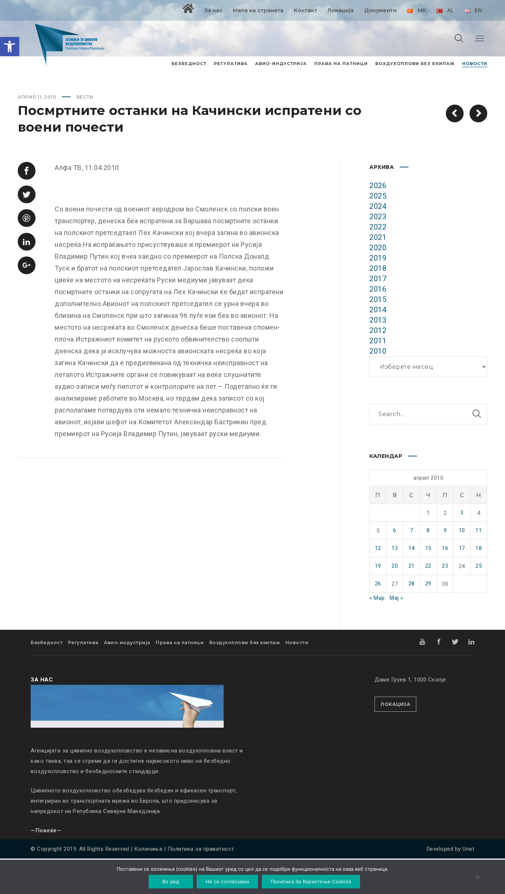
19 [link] (378, 565)
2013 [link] (377, 320)
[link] (9, 46)
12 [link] (378, 548)
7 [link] (411, 530)
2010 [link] (377, 351)
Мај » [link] (396, 598)
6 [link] (394, 530)
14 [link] (412, 548)
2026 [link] (377, 185)
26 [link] (378, 583)
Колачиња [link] (148, 849)
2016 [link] (377, 289)
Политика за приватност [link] (200, 849)
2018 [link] (377, 268)
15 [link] (428, 548)
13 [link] (395, 548)
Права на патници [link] (180, 642)
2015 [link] (377, 299)
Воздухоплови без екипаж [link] (244, 642)
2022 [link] (377, 226)
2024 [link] (377, 206)
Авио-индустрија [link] (127, 642)
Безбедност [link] (46, 642)
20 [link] (395, 565)
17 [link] (462, 548)
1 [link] (428, 512)
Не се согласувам (227, 881)
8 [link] (428, 530)
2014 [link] (377, 309)
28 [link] (412, 583)
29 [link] (428, 583)
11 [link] (478, 530)
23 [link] (445, 565)
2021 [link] (377, 237)
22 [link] (428, 565)
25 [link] (478, 565)
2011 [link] (377, 340)
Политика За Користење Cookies (311, 881)
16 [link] (445, 548)
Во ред (170, 881)
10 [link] (462, 530)
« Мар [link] (377, 598)
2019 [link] (377, 258)
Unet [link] (468, 849)
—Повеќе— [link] (46, 830)
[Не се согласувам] (477, 877)
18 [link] (478, 548)
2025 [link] (377, 195)
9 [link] (445, 530)
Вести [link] (85, 97)
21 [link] (412, 565)
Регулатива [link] (83, 642)
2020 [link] (377, 247)
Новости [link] (297, 642)
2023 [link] (377, 216)
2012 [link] (377, 330)
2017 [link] (377, 278)
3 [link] (462, 512)
